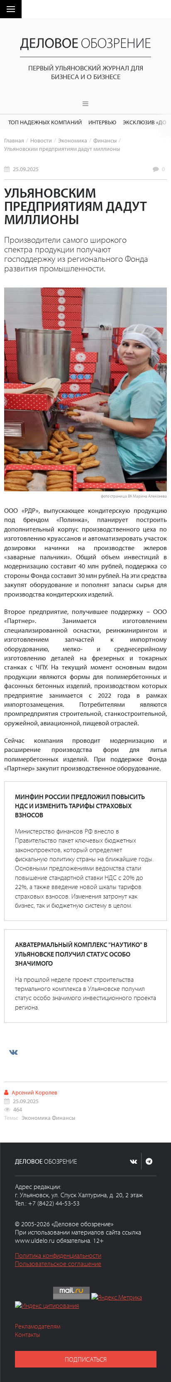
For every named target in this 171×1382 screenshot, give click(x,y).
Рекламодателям (37, 1326)
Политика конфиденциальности (58, 1255)
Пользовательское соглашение (58, 1263)
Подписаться (86, 1359)
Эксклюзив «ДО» (146, 122)
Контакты (27, 1334)
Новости (41, 140)
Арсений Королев (34, 1092)
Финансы (105, 140)
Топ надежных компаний (45, 122)
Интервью (102, 122)
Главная (14, 140)
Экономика (72, 140)
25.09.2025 (26, 169)
